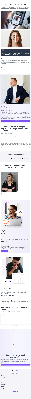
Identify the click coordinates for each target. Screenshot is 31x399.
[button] (1, 148)
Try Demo (3, 377)
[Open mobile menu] (29, 1)
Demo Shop (15, 391)
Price (2, 379)
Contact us (15, 364)
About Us (3, 375)
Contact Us (3, 382)
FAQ (1, 380)
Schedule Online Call (15, 120)
